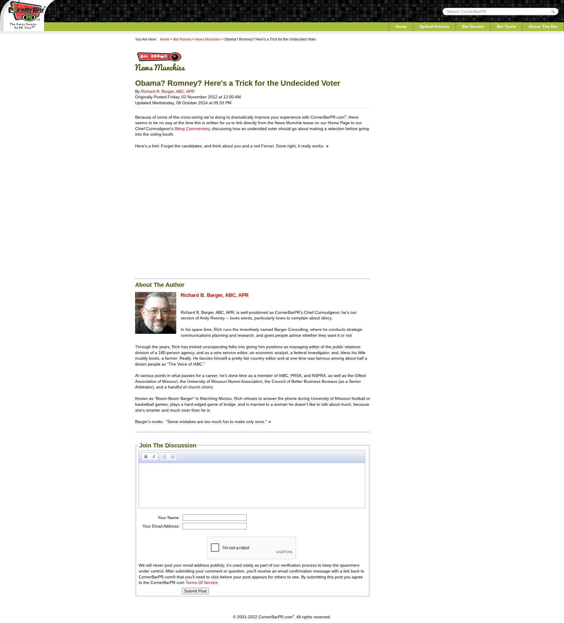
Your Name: (169, 517)
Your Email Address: (161, 526)
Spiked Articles (434, 26)
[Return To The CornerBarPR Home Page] (27, 30)
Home (401, 26)
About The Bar (543, 26)
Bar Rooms (473, 26)
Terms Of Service (202, 582)
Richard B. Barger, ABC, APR (167, 91)
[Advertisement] (252, 196)
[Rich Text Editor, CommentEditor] (252, 485)
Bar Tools (506, 26)
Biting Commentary (192, 128)
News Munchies (208, 39)
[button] (146, 456)
